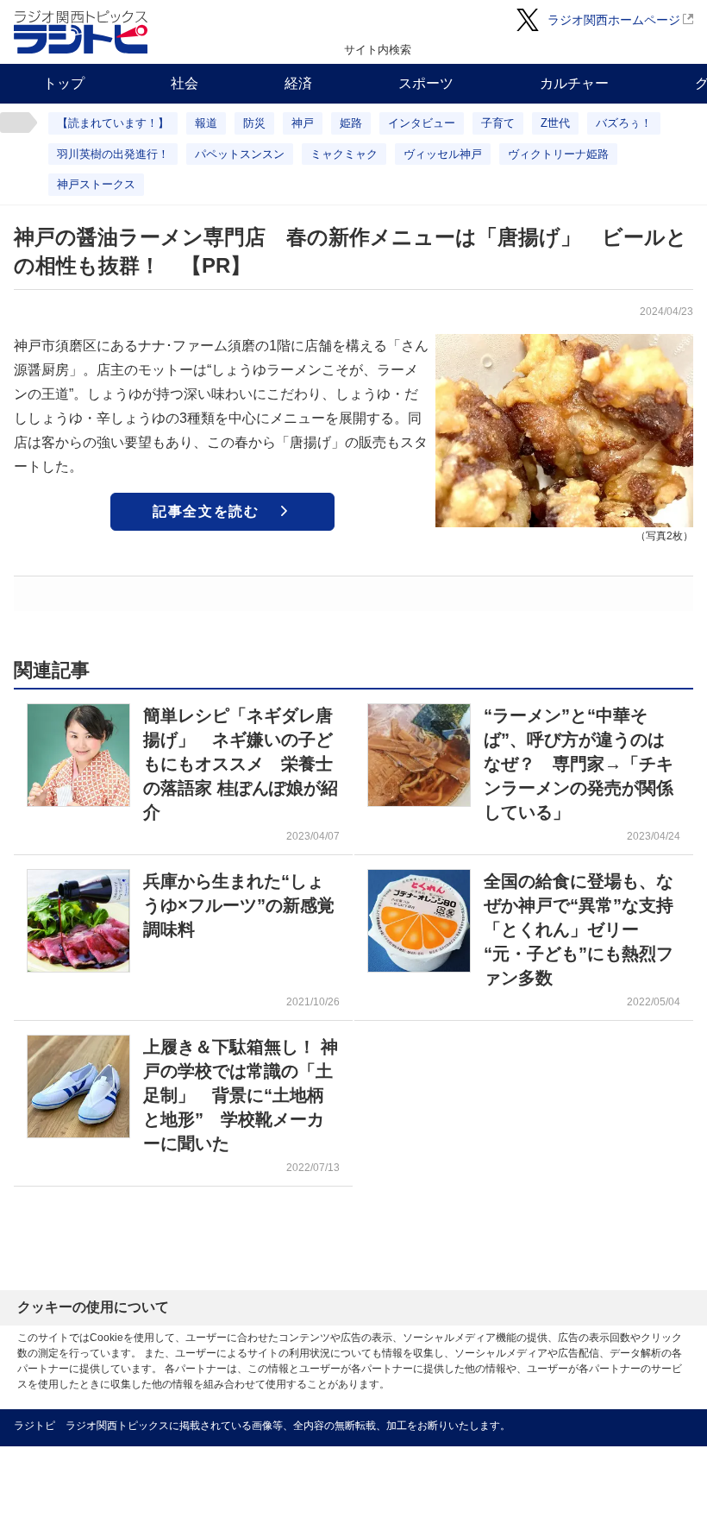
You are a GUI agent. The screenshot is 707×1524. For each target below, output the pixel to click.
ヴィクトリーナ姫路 (558, 154)
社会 (184, 83)
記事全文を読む (206, 511)
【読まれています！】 (113, 123)
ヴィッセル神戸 (443, 154)
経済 (298, 83)
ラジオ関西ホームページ (613, 20)
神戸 (302, 123)
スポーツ (426, 83)
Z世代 (555, 123)
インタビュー (421, 123)
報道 (206, 123)
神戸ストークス (96, 184)
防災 (254, 123)
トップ (63, 83)
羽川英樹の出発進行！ (113, 154)
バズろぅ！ (624, 123)
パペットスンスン (240, 154)
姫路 (351, 123)
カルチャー (574, 83)
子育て (498, 123)
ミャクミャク (344, 154)
